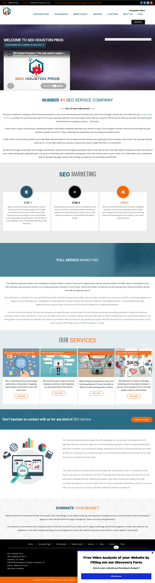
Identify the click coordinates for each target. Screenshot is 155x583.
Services (91, 544)
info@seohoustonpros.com (40, 3)
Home (30, 544)
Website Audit (77, 544)
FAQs (122, 544)
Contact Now (142, 419)
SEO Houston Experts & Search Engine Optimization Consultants (6, 11)
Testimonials (61, 544)
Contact (112, 544)
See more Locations (15, 568)
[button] (116, 560)
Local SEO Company (87, 323)
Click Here (116, 576)
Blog (101, 544)
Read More (21, 396)
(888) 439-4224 (13, 3)
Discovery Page (44, 544)
